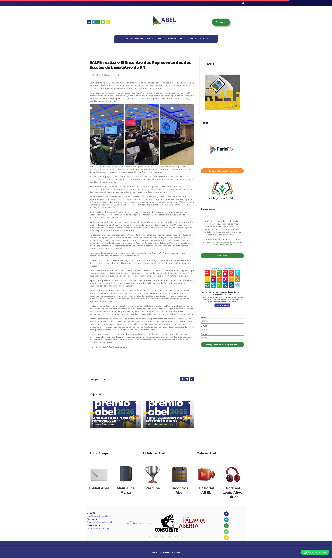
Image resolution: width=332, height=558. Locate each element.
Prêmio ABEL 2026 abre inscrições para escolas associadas (168, 419)
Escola (204, 334)
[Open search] (243, 3)
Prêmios (152, 488)
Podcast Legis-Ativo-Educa (233, 492)
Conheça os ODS (222, 305)
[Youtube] (94, 22)
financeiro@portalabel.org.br (100, 522)
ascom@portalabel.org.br (98, 528)
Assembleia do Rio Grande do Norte (111, 347)
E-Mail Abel (99, 488)
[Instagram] (98, 22)
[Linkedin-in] (89, 22)
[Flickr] (103, 22)
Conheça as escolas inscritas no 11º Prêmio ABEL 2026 (114, 419)
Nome (204, 317)
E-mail (204, 326)
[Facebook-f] (108, 22)
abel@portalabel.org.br (97, 516)
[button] (128, 522)
